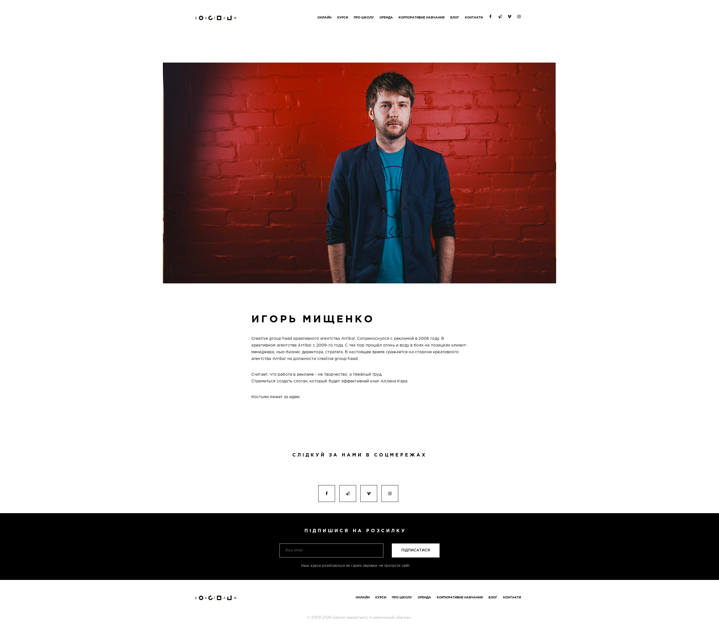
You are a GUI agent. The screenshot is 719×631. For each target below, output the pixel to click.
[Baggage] (216, 592)
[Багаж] (216, 12)
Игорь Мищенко (313, 319)
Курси (342, 17)
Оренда (386, 17)
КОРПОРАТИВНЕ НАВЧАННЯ (422, 17)
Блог (454, 17)
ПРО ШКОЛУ (364, 17)
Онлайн (324, 17)
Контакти (474, 17)
